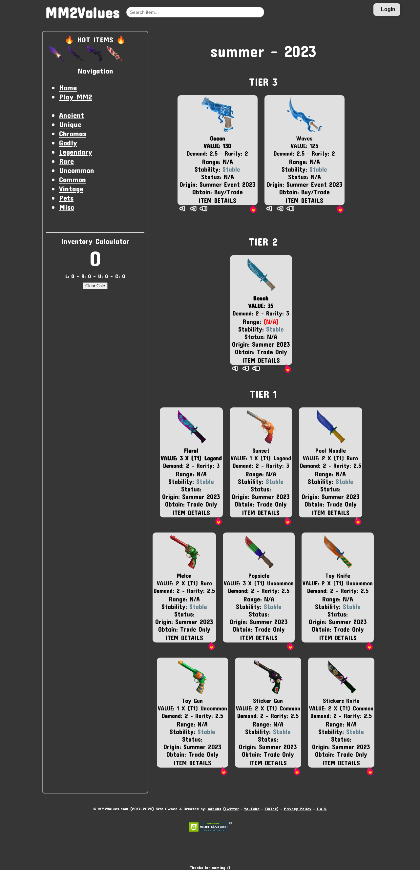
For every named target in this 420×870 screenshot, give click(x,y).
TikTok (271, 808)
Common (72, 179)
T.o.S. (322, 808)
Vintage (71, 188)
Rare (66, 160)
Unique (70, 124)
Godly (68, 142)
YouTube (252, 808)
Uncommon (76, 170)
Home (68, 87)
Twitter (232, 808)
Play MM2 (75, 96)
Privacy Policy (297, 808)
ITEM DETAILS (217, 200)
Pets (66, 197)
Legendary (75, 151)
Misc (66, 206)
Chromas (72, 133)
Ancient (71, 115)
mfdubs (214, 808)
